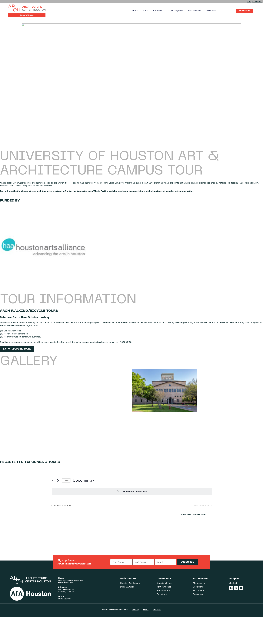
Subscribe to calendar (193, 514)
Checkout (257, 1)
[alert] (132, 491)
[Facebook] (231, 588)
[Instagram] (236, 588)
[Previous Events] (52, 480)
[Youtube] (241, 588)
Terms (145, 610)
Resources (211, 11)
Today (66, 480)
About (135, 11)
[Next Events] (58, 480)
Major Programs (175, 11)
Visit (145, 11)
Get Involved (194, 11)
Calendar (157, 11)
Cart (249, 1)
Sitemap (157, 610)
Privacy (135, 610)
